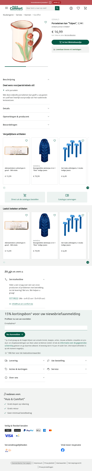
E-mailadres (10, 323)
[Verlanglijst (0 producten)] (78, 8)
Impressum (38, 463)
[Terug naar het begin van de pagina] (90, 455)
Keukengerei (8, 15)
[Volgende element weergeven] (87, 187)
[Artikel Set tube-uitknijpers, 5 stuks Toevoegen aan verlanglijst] (83, 140)
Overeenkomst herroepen (21, 463)
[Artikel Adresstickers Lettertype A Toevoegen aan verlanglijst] (26, 140)
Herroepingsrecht (74, 463)
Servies (19, 15)
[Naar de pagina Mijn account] (71, 8)
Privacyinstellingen (46, 467)
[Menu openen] (6, 8)
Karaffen (37, 15)
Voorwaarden (61, 463)
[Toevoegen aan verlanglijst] (45, 22)
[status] (39, 8)
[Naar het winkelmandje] (85, 8)
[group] (26, 41)
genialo (55, 19)
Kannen (28, 15)
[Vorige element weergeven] (4, 187)
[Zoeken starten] (57, 8)
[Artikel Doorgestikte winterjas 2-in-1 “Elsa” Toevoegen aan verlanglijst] (54, 140)
